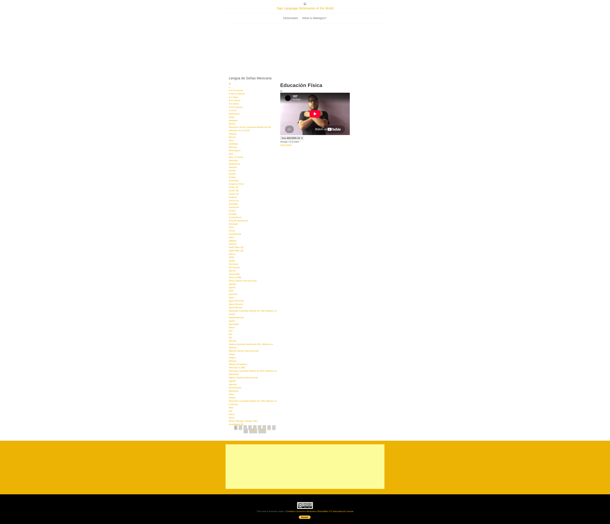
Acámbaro (234, 180)
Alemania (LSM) (237, 367)
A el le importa (236, 90)
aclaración (234, 207)
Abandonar (234, 113)
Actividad (233, 224)
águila (232, 320)
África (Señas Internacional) (243, 280)
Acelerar (233, 197)
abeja (231, 117)
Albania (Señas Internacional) (243, 351)
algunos (233, 384)
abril (231, 154)
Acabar (232, 177)
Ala (230, 337)
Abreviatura (234, 150)
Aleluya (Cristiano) (238, 364)
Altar (231, 407)
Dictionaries (290, 18)
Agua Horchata (236, 300)
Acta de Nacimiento (238, 220)
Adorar (232, 254)
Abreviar (233, 147)
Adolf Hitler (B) (236, 250)
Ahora (232, 327)
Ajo (230, 334)
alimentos (233, 391)
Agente (232, 284)
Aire (231, 331)
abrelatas (233, 143)
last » (262, 431)
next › (253, 431)
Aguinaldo (234, 324)
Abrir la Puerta (236, 157)
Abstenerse (234, 164)
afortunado (234, 274)
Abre (231, 140)
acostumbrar (235, 217)
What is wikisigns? (314, 18)
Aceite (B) (234, 190)
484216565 (286, 145)
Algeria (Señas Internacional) (243, 377)
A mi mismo (234, 100)
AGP (231, 290)
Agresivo (233, 294)
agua (231, 297)
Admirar (233, 244)
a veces (233, 110)
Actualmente (235, 234)
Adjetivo (233, 240)
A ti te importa (236, 107)
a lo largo (233, 97)
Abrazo (232, 137)
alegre (232, 354)
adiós (231, 237)
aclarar (232, 210)
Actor (231, 227)
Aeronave (233, 264)
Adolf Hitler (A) (236, 247)
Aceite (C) (234, 194)
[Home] (305, 4)
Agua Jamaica (236, 304)
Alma (231, 394)
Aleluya (232, 361)
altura (231, 414)
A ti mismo (234, 103)
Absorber (233, 160)
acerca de (234, 200)
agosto (232, 287)
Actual (232, 230)
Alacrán (232, 341)
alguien (232, 381)
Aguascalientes (236, 317)
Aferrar (232, 270)
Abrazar (233, 133)
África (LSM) (235, 277)
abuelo (232, 174)
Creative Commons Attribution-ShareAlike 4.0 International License (319, 511)
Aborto (232, 123)
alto (230, 411)
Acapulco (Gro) (236, 184)
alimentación (235, 387)
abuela (232, 170)
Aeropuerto (234, 267)
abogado (233, 120)
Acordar (233, 214)
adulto (232, 260)
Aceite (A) (234, 187)
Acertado (233, 204)
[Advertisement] (305, 47)
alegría (232, 357)
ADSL (231, 257)
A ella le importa (237, 93)
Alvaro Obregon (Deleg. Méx (243, 421)
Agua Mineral (235, 307)
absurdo (233, 167)
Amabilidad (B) (236, 424)
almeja (232, 397)
